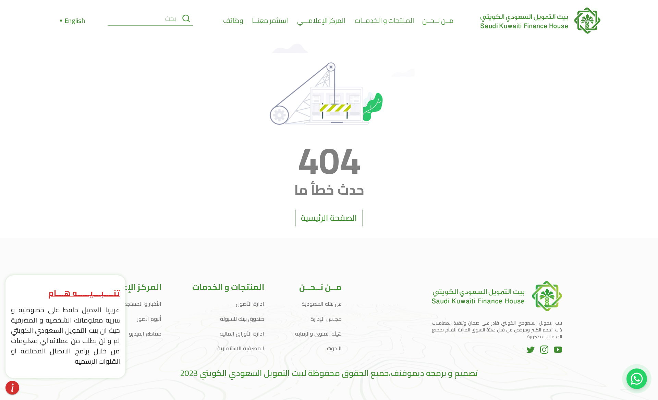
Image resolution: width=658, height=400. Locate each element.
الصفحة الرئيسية (329, 218)
